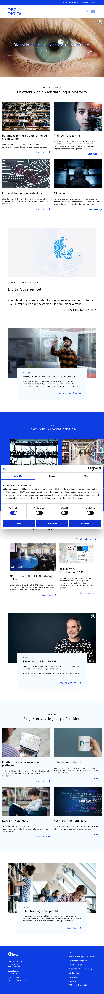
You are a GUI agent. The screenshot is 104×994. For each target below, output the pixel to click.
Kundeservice (84, 3)
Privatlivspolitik (75, 965)
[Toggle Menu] (93, 11)
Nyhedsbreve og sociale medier (82, 957)
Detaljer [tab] (52, 476)
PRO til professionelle (70, 3)
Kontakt (72, 981)
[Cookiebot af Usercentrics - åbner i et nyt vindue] (90, 469)
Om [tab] (86, 476)
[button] (100, 22)
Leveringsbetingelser (78, 961)
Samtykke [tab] (18, 476)
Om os (93, 3)
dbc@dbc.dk (13, 971)
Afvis (19, 523)
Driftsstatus (74, 973)
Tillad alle (85, 523)
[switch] (39, 513)
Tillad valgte (52, 523)
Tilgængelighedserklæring (80, 969)
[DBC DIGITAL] (16, 12)
